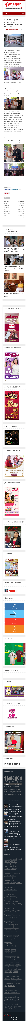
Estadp (6, 934)
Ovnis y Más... (16, 966)
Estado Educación (9, 924)
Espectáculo (16, 917)
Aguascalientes (15, 863)
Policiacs (13, 978)
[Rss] (11, 1017)
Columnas (19, 882)
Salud (6, 999)
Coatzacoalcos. (8, 878)
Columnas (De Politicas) (10, 884)
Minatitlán (19, 948)
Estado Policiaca (8, 929)
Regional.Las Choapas (10, 997)
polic (6, 971)
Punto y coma (11, 985)
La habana (16, 941)
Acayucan (7, 861)
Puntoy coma (8, 987)
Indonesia (15, 936)
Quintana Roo (16, 987)
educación (7, 913)
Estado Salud (17, 924)
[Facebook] (14, 1017)
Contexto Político (14, 899)
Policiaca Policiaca (15, 976)
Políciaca (18, 973)
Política (11, 981)
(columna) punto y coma (10, 859)
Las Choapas (8, 943)
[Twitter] (16, 1017)
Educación (13, 913)
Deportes (7, 910)
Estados (7, 931)
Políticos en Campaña (9, 983)
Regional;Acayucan (15, 992)
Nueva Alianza (8, 966)
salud (18, 997)
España (9, 917)
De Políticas (7, 906)
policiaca (16, 971)
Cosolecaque (16, 901)
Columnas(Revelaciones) (10, 896)
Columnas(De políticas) (10, 894)
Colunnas (7, 899)
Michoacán (12, 948)
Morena (7, 955)
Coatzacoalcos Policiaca (10, 875)
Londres (18, 945)
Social (17, 999)
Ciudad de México (9, 870)
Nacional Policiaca (9, 962)
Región (16, 990)
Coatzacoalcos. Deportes (10, 880)
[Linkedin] (14, 1019)
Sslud (6, 1002)
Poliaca (19, 969)
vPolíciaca (14, 1004)
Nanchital (17, 962)
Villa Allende (7, 1004)
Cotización (7, 903)
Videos (19, 1002)
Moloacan (13, 950)
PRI (5, 985)
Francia (11, 934)
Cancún (11, 866)
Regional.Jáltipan (8, 995)
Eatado (12, 910)
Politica (6, 981)
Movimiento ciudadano (10, 957)
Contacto (16, 1015)
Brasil (6, 866)
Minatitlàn (7, 950)
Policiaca (7, 973)
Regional (7, 992)
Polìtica (16, 981)
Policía (10, 971)
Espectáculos (16, 920)
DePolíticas (7, 908)
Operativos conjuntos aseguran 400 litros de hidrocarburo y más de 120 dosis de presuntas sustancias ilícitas (13, 847)
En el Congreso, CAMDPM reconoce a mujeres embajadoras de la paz (13, 23)
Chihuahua (7, 868)
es (5, 917)
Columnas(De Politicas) (10, 892)
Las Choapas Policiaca (10, 945)
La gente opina (8, 941)
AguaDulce (7, 863)
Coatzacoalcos (8, 873)
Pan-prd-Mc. (13, 969)
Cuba (13, 903)
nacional (7, 959)
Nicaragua (18, 964)
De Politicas (18, 903)
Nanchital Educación (9, 964)
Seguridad (12, 999)
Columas (7, 882)
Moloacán (7, 952)
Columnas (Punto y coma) (10, 889)
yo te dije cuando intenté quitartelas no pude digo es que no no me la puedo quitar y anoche (13, 1007)
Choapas (14, 868)
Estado (11, 922)
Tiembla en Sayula (13, 840)
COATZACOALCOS (17, 873)
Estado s (16, 929)
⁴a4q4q (19, 859)
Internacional (8, 938)
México (6, 948)
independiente (8, 936)
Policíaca (13, 973)
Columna (13, 882)
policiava (19, 978)
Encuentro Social (16, 915)
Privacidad (6, 1015)
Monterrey (13, 952)
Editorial (11, 1015)
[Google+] (11, 1019)
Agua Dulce (13, 861)
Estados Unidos (14, 931)
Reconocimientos (9, 990)
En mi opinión (8, 915)
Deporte (13, 908)
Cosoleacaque (8, 901)
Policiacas (7, 978)
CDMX (16, 866)
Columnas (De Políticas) (10, 887)
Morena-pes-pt (13, 955)
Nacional (13, 959)
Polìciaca (7, 976)
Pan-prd (7, 969)
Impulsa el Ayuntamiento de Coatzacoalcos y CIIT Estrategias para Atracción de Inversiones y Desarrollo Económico (13, 825)
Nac (18, 957)
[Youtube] (16, 1019)
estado (6, 922)
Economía (18, 910)
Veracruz (14, 1002)
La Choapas (15, 938)
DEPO (13, 906)
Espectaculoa (8, 920)
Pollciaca (18, 983)
